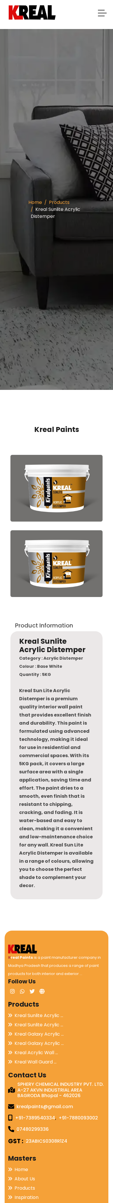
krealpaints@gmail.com (45, 1106)
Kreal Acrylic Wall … (36, 1052)
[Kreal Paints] (22, 948)
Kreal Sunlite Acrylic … (38, 1015)
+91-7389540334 (35, 1118)
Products (59, 202)
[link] (56, 487)
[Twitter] (32, 991)
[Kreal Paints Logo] (32, 12)
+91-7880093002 (78, 1118)
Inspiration (26, 1197)
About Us (24, 1178)
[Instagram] (12, 991)
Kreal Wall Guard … (35, 1062)
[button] (102, 14)
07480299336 (33, 1129)
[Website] (42, 991)
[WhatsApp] (22, 991)
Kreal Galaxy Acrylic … (39, 1034)
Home (35, 202)
